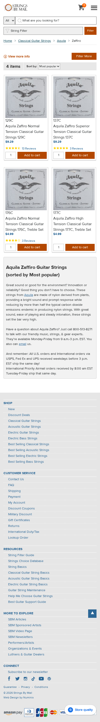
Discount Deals (19, 415)
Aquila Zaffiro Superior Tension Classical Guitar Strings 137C (72, 131)
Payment (14, 496)
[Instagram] (25, 679)
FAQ (11, 485)
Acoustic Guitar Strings (24, 426)
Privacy (25, 687)
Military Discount (20, 514)
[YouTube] (41, 679)
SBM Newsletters (20, 637)
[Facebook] (9, 679)
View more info (19, 56)
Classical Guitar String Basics (29, 572)
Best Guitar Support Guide (27, 602)
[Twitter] (17, 679)
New (11, 409)
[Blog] (49, 679)
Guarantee (10, 687)
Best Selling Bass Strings (26, 461)
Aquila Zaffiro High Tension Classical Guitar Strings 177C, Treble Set (72, 224)
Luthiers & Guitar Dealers (26, 654)
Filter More (84, 56)
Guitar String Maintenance (26, 590)
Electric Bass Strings (22, 438)
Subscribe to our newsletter (28, 672)
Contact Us (16, 479)
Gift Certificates (19, 520)
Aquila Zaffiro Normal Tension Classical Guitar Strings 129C (24, 131)
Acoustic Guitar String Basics (29, 578)
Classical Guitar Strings (34, 41)
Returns (14, 526)
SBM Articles (17, 619)
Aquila (61, 41)
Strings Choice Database (25, 561)
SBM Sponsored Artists (24, 625)
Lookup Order (18, 537)
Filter (90, 30)
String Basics (17, 567)
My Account (16, 502)
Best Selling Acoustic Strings (28, 450)
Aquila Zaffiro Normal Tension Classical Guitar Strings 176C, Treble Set (24, 224)
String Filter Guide (21, 555)
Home (7, 41)
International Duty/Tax (23, 531)
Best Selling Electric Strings (27, 456)
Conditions (41, 687)
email (22, 344)
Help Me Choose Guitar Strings (30, 596)
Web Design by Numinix (18, 697)
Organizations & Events (25, 648)
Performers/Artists (21, 642)
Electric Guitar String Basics (28, 584)
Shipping (14, 491)
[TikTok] (33, 679)
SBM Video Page (20, 631)
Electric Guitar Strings (23, 432)
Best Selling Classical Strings (28, 444)
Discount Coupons (21, 508)
